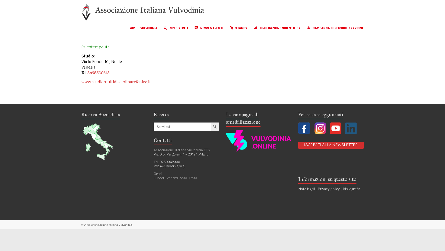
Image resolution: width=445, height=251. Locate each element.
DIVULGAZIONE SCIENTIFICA (280, 28)
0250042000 (170, 162)
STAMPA (241, 28)
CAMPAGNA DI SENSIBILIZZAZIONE (338, 28)
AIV (132, 28)
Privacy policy (329, 189)
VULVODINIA (148, 28)
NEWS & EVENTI (211, 28)
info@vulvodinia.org (169, 166)
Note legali (306, 189)
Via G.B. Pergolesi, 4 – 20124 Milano (181, 154)
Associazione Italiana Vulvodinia (149, 10)
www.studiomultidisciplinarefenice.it (116, 82)
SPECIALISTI (179, 28)
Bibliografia (352, 189)
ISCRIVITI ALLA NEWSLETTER (331, 145)
